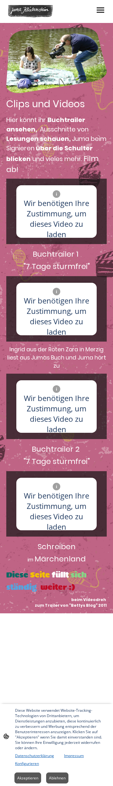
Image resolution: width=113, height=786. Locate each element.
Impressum (74, 755)
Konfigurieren (27, 763)
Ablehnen (57, 778)
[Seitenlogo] (31, 11)
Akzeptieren (27, 778)
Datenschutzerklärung (34, 755)
